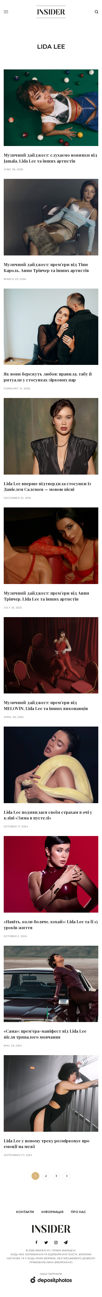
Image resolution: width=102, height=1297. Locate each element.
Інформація (52, 1212)
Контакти (25, 1212)
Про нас (78, 1212)
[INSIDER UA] (50, 11)
